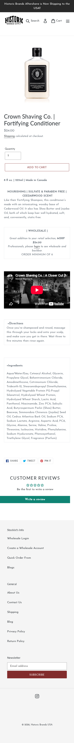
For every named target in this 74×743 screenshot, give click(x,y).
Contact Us (14, 602)
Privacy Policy (16, 631)
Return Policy (15, 641)
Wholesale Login (18, 538)
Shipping (9, 136)
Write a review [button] (35, 499)
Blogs (10, 567)
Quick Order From (19, 557)
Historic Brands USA (41, 725)
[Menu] (68, 21)
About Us (13, 592)
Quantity (10, 149)
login (37, 246)
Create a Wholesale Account (25, 548)
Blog (10, 621)
